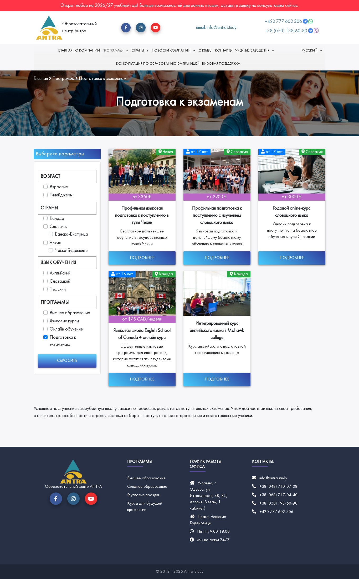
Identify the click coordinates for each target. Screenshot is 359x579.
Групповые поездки (143, 495)
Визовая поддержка (221, 63)
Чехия (55, 243)
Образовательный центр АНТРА (73, 487)
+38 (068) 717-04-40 (278, 495)
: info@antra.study (216, 28)
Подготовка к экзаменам (63, 341)
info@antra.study (273, 478)
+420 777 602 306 (284, 21)
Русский (309, 50)
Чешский (58, 289)
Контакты (224, 50)
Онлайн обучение (66, 329)
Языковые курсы (64, 321)
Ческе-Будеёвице (71, 250)
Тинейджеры (61, 195)
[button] (126, 27)
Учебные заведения (252, 50)
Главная (65, 50)
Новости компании (171, 50)
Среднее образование (147, 487)
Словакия (59, 227)
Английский (60, 273)
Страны (137, 50)
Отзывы (205, 50)
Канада (57, 218)
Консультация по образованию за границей (157, 63)
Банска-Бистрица (71, 234)
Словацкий (60, 281)
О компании (87, 50)
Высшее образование (70, 313)
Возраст (50, 176)
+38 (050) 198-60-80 (278, 503)
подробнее (142, 258)
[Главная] (49, 28)
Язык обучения (58, 263)
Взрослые (59, 187)
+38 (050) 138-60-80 (286, 31)
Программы (113, 50)
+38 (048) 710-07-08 (278, 487)
